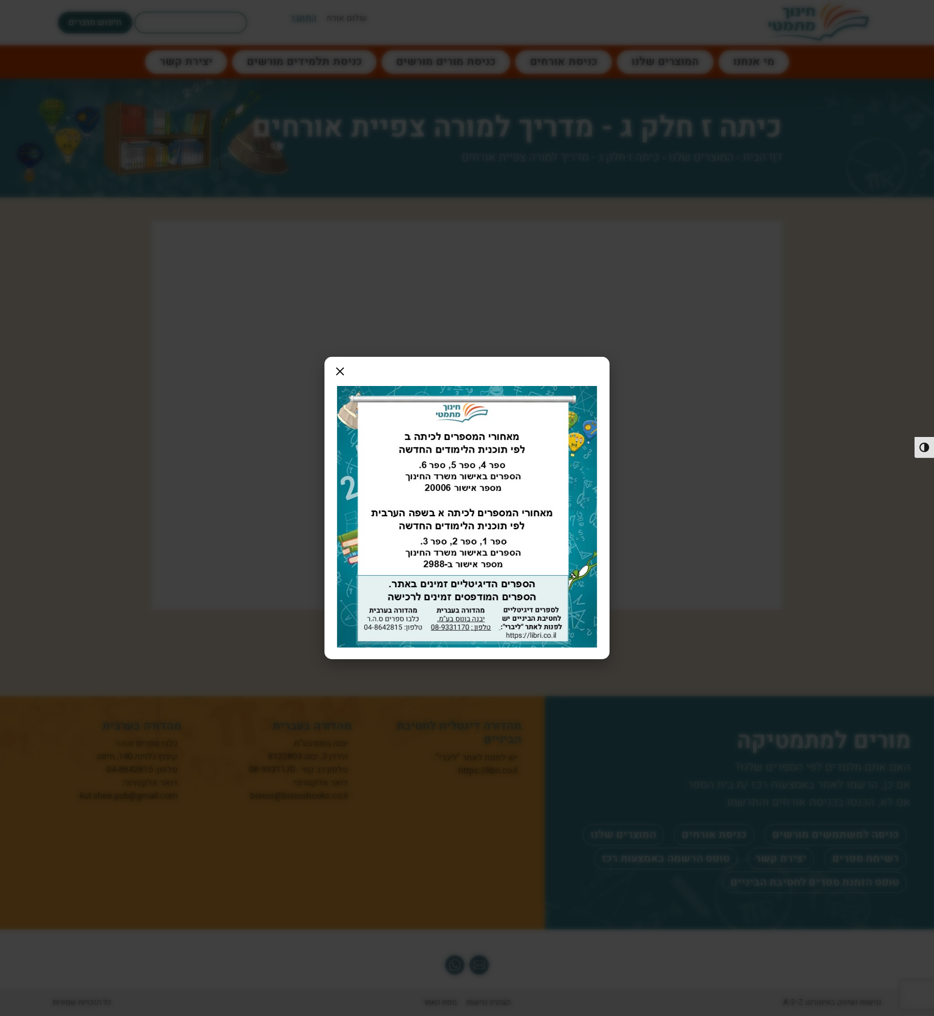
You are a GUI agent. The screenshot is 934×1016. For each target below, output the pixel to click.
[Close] (340, 371)
